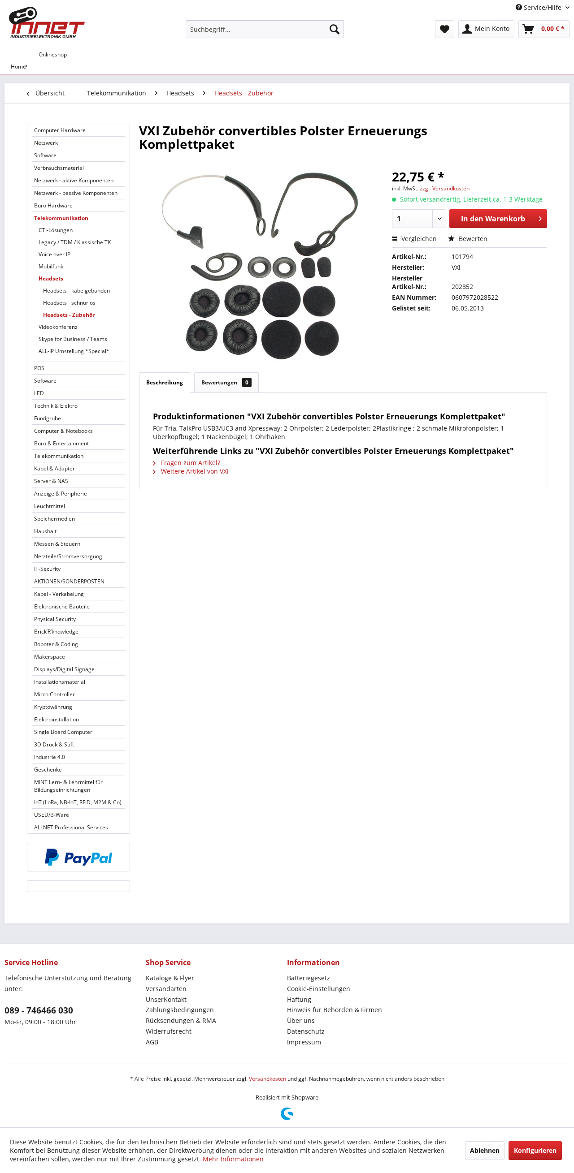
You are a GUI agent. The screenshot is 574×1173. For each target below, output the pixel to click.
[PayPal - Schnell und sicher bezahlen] (78, 857)
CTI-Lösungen (56, 230)
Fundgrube (47, 418)
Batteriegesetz (308, 978)
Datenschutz (306, 1031)
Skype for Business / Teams (73, 339)
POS (39, 368)
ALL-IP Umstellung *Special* (74, 351)
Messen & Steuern (57, 544)
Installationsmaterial (59, 682)
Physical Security (55, 619)
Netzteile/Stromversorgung (68, 556)
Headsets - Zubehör (69, 315)
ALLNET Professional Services (71, 827)
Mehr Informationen (233, 1159)
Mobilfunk (51, 266)
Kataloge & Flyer (170, 978)
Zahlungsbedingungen (180, 1009)
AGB (152, 1042)
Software (45, 155)
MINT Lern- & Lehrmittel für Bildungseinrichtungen (68, 786)
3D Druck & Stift (54, 744)
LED (39, 393)
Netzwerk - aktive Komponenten (73, 180)
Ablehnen (485, 1150)
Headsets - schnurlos (69, 302)
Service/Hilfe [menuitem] (542, 7)
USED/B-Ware (51, 815)
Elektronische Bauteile (62, 606)
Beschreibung (164, 382)
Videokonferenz (58, 327)
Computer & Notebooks (63, 431)
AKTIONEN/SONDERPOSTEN (69, 581)
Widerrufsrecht (168, 1031)
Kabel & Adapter (54, 468)
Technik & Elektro (56, 406)
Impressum (304, 1042)
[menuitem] (265, 29)
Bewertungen (224, 382)
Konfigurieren (535, 1150)
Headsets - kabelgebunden (76, 290)
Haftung (299, 999)
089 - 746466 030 (38, 1010)
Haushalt (45, 531)
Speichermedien (54, 518)
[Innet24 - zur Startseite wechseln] (47, 22)
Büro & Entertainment (61, 443)
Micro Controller (54, 694)
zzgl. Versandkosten (445, 188)
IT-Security (47, 569)
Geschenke (48, 769)
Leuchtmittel (49, 506)
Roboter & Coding (56, 644)
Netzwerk (46, 143)
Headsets (51, 278)
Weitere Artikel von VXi (194, 471)
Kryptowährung (53, 707)
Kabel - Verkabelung (59, 594)
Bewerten (472, 238)
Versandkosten (267, 1078)
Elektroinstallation (56, 719)
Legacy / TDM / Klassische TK (75, 242)
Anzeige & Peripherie (60, 493)
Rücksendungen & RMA (181, 1020)
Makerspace (49, 656)
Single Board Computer (63, 732)
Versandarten (166, 988)
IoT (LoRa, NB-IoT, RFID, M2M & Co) (78, 802)
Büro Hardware (53, 205)
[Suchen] (334, 29)
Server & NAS (51, 481)
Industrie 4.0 (49, 757)
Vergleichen (418, 238)
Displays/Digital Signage (64, 669)
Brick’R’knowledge (56, 631)
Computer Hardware (60, 130)
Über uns (301, 1020)
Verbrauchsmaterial (59, 168)
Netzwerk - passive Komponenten (75, 193)
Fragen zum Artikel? (189, 462)
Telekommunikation (61, 218)
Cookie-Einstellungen (318, 988)
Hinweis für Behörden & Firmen (334, 1009)
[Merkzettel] (444, 29)
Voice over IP (54, 254)
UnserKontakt (166, 999)
